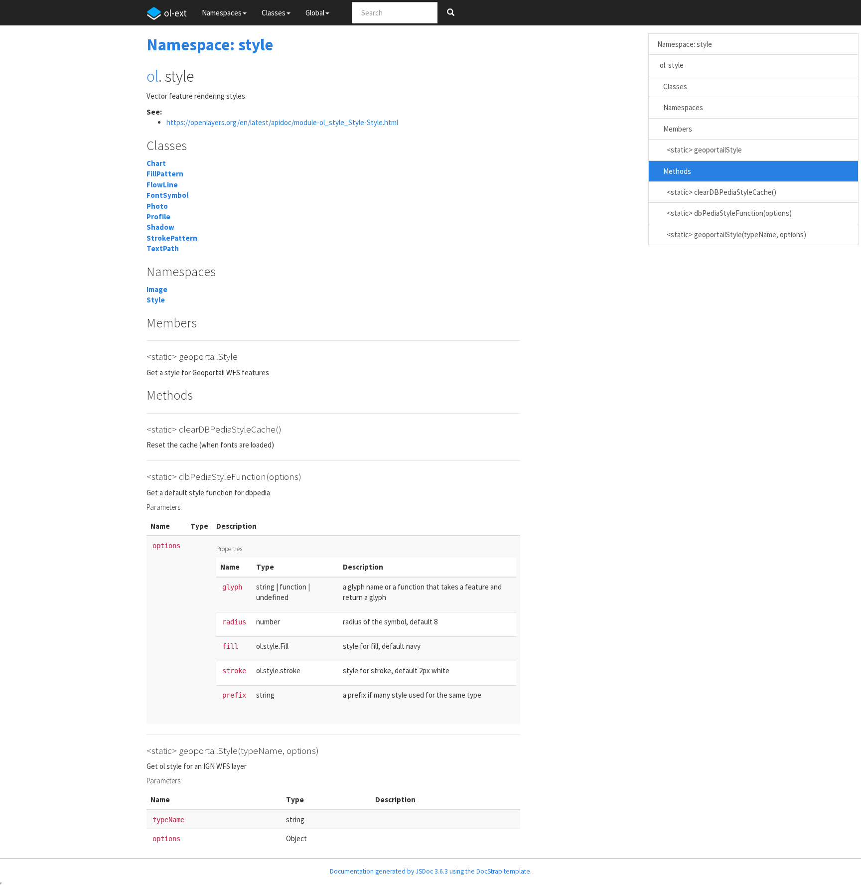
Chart (156, 163)
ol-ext (175, 13)
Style (155, 299)
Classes (274, 12)
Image (156, 289)
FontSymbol (167, 195)
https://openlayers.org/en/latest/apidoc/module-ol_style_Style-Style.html (282, 122)
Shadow (160, 227)
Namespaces (222, 12)
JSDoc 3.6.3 (432, 871)
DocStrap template (503, 871)
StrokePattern (171, 238)
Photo (157, 206)
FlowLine (162, 184)
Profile (158, 216)
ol (152, 76)
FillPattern (164, 173)
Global (314, 12)
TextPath (162, 248)
